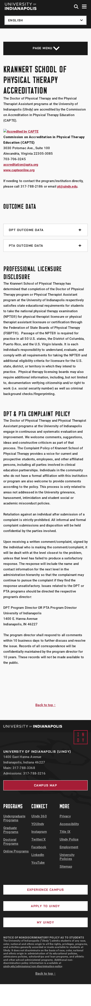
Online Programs (16, 851)
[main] (45, 374)
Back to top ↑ (45, 705)
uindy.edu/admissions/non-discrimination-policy (32, 966)
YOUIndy (37, 824)
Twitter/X (38, 839)
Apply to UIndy (45, 906)
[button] (76, 6)
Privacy (65, 816)
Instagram (39, 832)
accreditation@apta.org (20, 165)
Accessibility (69, 824)
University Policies (67, 857)
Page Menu (43, 48)
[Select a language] (45, 20)
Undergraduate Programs (14, 818)
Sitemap (66, 867)
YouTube (38, 863)
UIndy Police (69, 839)
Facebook (38, 847)
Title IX (65, 832)
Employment (69, 847)
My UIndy (45, 922)
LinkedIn (37, 855)
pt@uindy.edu (67, 186)
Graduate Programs (10, 830)
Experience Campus (45, 890)
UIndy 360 (39, 816)
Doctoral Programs (10, 842)
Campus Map (45, 785)
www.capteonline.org (19, 170)
